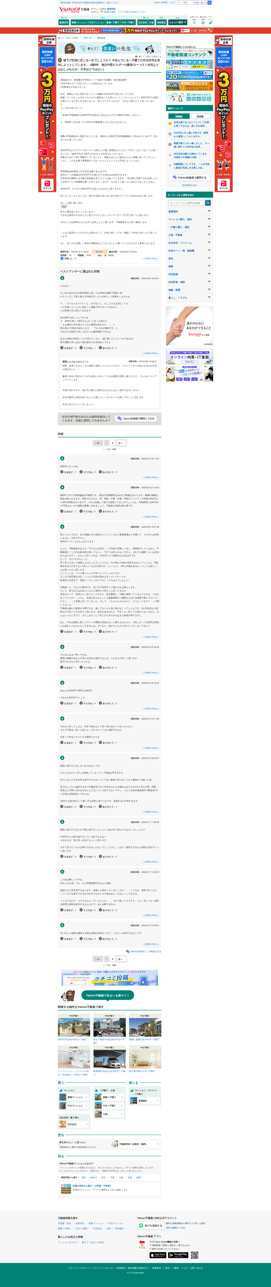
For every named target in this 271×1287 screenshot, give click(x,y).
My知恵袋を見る (189, 185)
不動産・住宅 (64, 1223)
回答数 (200, 116)
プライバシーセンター (103, 1267)
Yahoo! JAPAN (160, 2)
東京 (84, 1177)
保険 (170, 266)
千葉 (112, 1177)
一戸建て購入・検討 (179, 227)
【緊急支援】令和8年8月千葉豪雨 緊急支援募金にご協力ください (89, 2)
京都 (130, 1177)
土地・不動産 (175, 235)
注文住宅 (142, 22)
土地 (151, 22)
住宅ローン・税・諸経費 (181, 250)
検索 (209, 3)
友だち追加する (153, 1225)
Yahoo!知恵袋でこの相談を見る (145, 951)
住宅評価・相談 (176, 282)
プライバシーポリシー (79, 1267)
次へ (120, 442)
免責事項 (156, 1267)
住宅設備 (173, 274)
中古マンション (96, 22)
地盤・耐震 (174, 290)
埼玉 (103, 1177)
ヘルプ (172, 2)
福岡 (138, 1177)
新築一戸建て (113, 22)
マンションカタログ (68, 1242)
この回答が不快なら (150, 353)
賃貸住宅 (63, 22)
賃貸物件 (142, 1100)
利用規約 (121, 1267)
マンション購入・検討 (180, 219)
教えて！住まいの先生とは (149, 56)
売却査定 (161, 22)
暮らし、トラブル (177, 297)
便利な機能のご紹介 (176, 1227)
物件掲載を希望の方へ (139, 1267)
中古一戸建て (128, 22)
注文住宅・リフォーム (180, 242)
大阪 (121, 1177)
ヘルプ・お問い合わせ (192, 1267)
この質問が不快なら (150, 258)
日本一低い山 (200, 2)
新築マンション (79, 22)
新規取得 (111, 8)
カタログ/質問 (176, 22)
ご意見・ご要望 (171, 1267)
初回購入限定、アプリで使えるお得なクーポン (124, 11)
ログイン (95, 11)
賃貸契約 (173, 211)
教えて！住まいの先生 (93, 1242)
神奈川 (93, 1177)
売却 (170, 258)
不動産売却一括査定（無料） (133, 1143)
